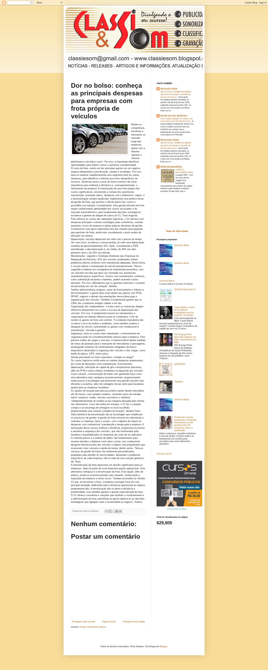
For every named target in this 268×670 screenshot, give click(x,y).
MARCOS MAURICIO (171, 167)
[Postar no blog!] (110, 511)
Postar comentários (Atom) (92, 627)
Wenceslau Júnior (169, 140)
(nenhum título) (181, 245)
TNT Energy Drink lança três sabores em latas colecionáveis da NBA (185, 338)
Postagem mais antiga (134, 621)
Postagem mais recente (83, 621)
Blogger (163, 646)
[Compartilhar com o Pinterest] (120, 511)
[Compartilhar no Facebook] (117, 511)
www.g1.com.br (164, 453)
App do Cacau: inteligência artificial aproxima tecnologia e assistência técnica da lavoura (175, 94)
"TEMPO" (178, 382)
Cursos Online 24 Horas (177, 509)
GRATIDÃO (179, 364)
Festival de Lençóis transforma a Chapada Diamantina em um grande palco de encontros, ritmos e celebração (185, 424)
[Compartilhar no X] (113, 511)
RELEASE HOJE (168, 89)
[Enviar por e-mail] (106, 511)
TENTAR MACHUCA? (185, 289)
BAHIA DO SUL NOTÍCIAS (173, 116)
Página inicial (109, 621)
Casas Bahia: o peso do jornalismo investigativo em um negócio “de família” (184, 311)
